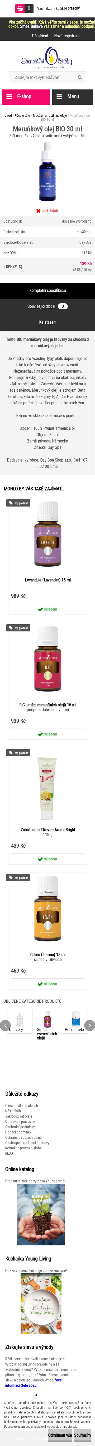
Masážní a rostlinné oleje (50, 116)
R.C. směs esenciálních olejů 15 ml (47, 704)
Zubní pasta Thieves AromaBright (48, 829)
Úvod (8, 116)
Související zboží (45, 306)
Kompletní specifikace (47, 290)
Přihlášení (40, 35)
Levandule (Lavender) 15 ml (48, 579)
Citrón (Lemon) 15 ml (47, 954)
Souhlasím (82, 1435)
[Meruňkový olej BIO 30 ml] (47, 141)
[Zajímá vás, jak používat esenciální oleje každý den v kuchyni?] (41, 1303)
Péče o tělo (22, 116)
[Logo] (47, 57)
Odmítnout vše (60, 1435)
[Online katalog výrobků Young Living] (41, 1215)
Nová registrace (67, 35)
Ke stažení (47, 322)
